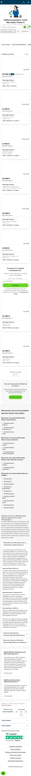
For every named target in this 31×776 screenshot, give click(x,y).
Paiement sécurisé (15, 758)
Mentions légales (15, 749)
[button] (14, 31)
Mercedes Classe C (9, 484)
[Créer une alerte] (3, 773)
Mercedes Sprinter (9, 507)
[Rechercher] (24, 27)
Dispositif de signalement (15, 761)
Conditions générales (15, 746)
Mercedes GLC (8, 481)
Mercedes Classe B (9, 493)
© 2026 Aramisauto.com (15, 767)
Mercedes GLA (8, 478)
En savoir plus (8, 673)
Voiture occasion (13, 703)
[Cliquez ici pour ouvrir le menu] (28, 2)
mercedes (21, 703)
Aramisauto (4, 703)
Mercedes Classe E (9, 505)
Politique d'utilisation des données (15, 752)
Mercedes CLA (8, 491)
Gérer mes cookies (15, 755)
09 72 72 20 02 (8, 712)
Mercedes (11, 531)
